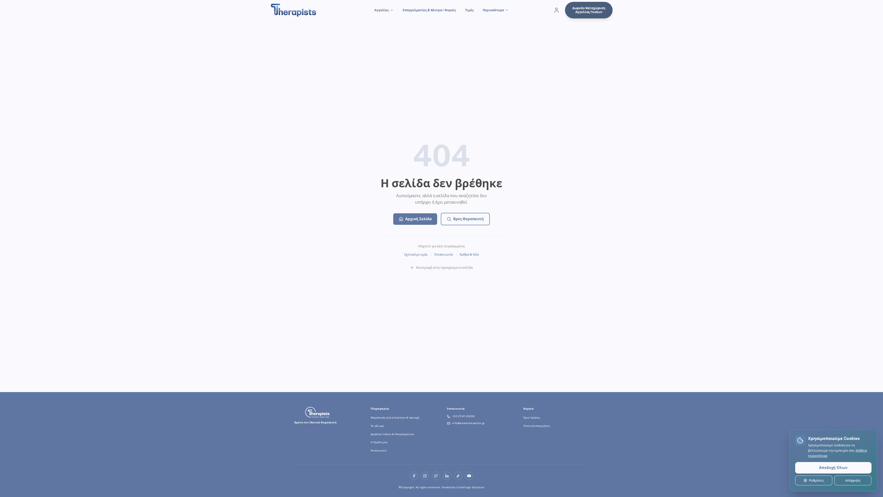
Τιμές (469, 10)
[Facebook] (414, 476)
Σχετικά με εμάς (416, 254)
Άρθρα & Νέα (469, 254)
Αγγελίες (381, 10)
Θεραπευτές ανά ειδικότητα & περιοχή (395, 417)
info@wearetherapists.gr (468, 423)
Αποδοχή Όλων (833, 467)
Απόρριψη (852, 480)
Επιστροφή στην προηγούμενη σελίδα (444, 267)
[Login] (556, 10)
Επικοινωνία (443, 254)
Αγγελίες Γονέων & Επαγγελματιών (392, 434)
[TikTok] (458, 476)
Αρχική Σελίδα (418, 219)
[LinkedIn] (447, 476)
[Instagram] (425, 476)
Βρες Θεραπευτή (468, 219)
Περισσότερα (493, 10)
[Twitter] (436, 476)
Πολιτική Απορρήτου (536, 426)
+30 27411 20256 (463, 416)
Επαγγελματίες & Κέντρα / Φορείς (429, 10)
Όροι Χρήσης (531, 417)
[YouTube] (469, 476)
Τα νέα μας (377, 426)
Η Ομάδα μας (379, 442)
